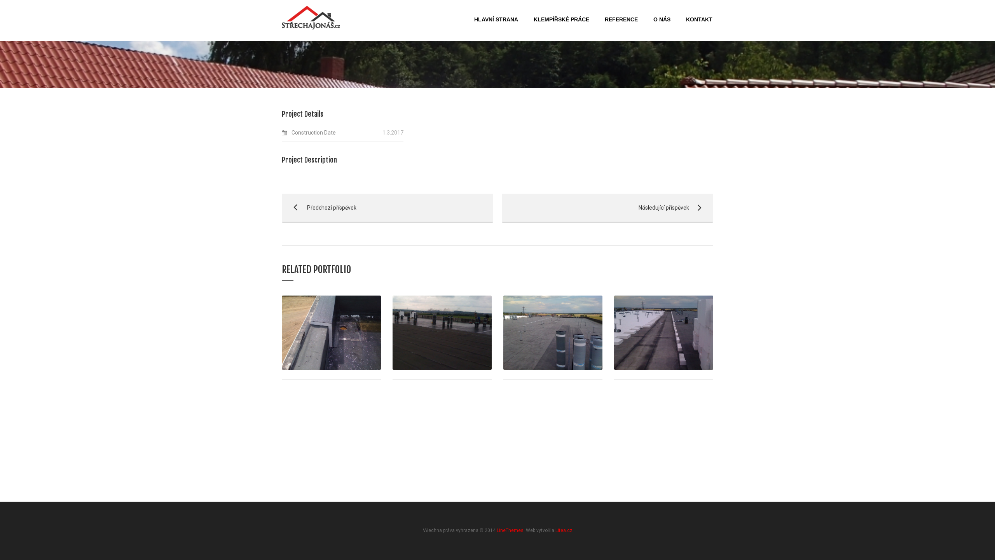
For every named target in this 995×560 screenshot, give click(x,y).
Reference (621, 19)
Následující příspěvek (595, 208)
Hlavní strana (496, 19)
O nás (661, 19)
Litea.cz (564, 530)
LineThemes (510, 530)
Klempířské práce (561, 19)
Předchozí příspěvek (319, 208)
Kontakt (699, 19)
